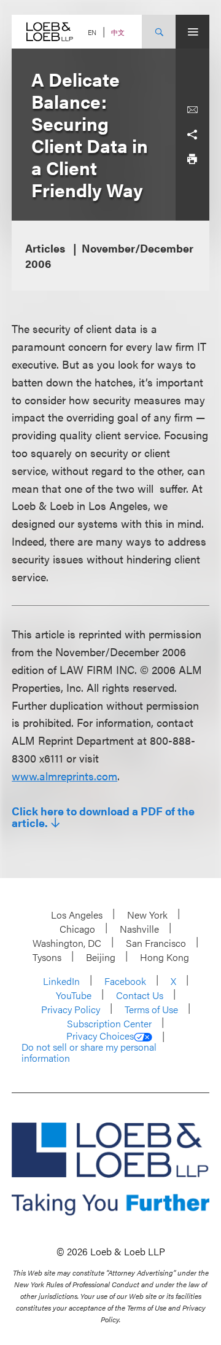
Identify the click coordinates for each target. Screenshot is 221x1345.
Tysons (47, 957)
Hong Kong (164, 957)
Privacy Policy (70, 1009)
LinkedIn (61, 981)
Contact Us (139, 995)
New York (147, 915)
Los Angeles (77, 915)
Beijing (100, 957)
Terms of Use (151, 1009)
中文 (118, 32)
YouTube (73, 995)
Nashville (139, 929)
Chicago (77, 929)
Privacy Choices (100, 1035)
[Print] (192, 159)
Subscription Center (109, 1023)
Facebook (125, 981)
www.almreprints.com (64, 775)
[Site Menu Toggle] (192, 32)
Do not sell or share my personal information (89, 1052)
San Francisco (156, 943)
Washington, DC (67, 943)
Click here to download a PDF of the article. (103, 817)
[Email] (192, 110)
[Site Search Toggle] (159, 32)
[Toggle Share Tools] (192, 134)
